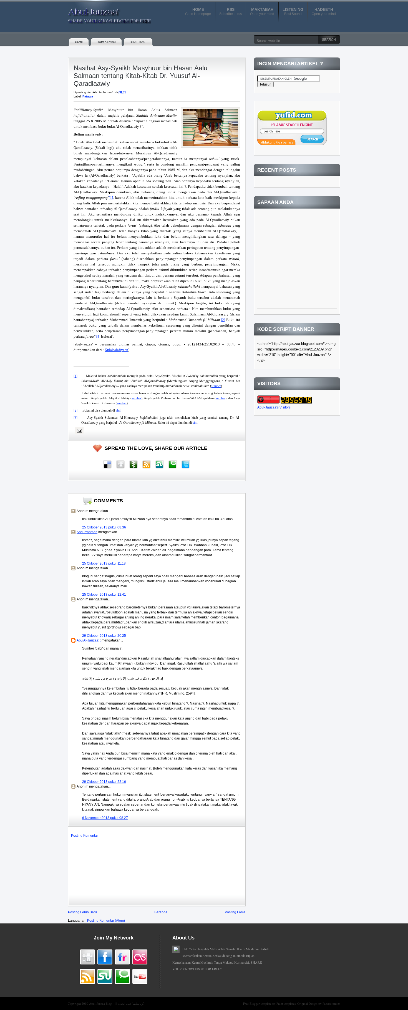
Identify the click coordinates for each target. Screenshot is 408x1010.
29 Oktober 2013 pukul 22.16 (104, 782)
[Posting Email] (79, 431)
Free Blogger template (257, 1003)
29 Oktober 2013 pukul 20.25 (104, 636)
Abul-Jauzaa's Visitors (274, 407)
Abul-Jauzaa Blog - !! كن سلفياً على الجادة (116, 1003)
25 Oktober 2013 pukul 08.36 (104, 527)
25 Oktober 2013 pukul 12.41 (104, 595)
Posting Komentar (84, 836)
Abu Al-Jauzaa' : (89, 640)
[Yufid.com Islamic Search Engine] (292, 144)
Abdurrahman (87, 532)
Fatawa (87, 96)
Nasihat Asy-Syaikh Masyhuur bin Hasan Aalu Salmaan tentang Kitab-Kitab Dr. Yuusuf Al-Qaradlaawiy (140, 75)
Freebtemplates (286, 1003)
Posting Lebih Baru (82, 912)
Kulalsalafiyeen (116, 350)
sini (118, 410)
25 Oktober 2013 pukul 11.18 (104, 563)
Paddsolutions (331, 1003)
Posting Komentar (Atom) (106, 921)
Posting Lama (235, 912)
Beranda (160, 912)
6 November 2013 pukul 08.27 (105, 818)
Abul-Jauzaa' (104, 13)
